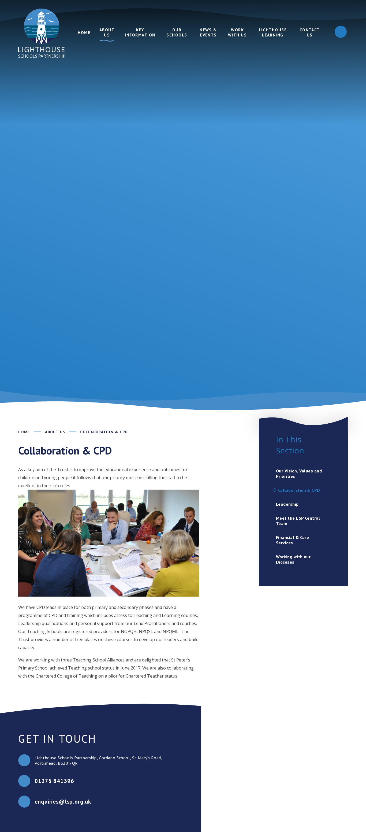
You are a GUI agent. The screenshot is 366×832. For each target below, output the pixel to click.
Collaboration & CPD (104, 432)
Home (24, 432)
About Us (55, 432)
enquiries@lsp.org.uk (63, 801)
